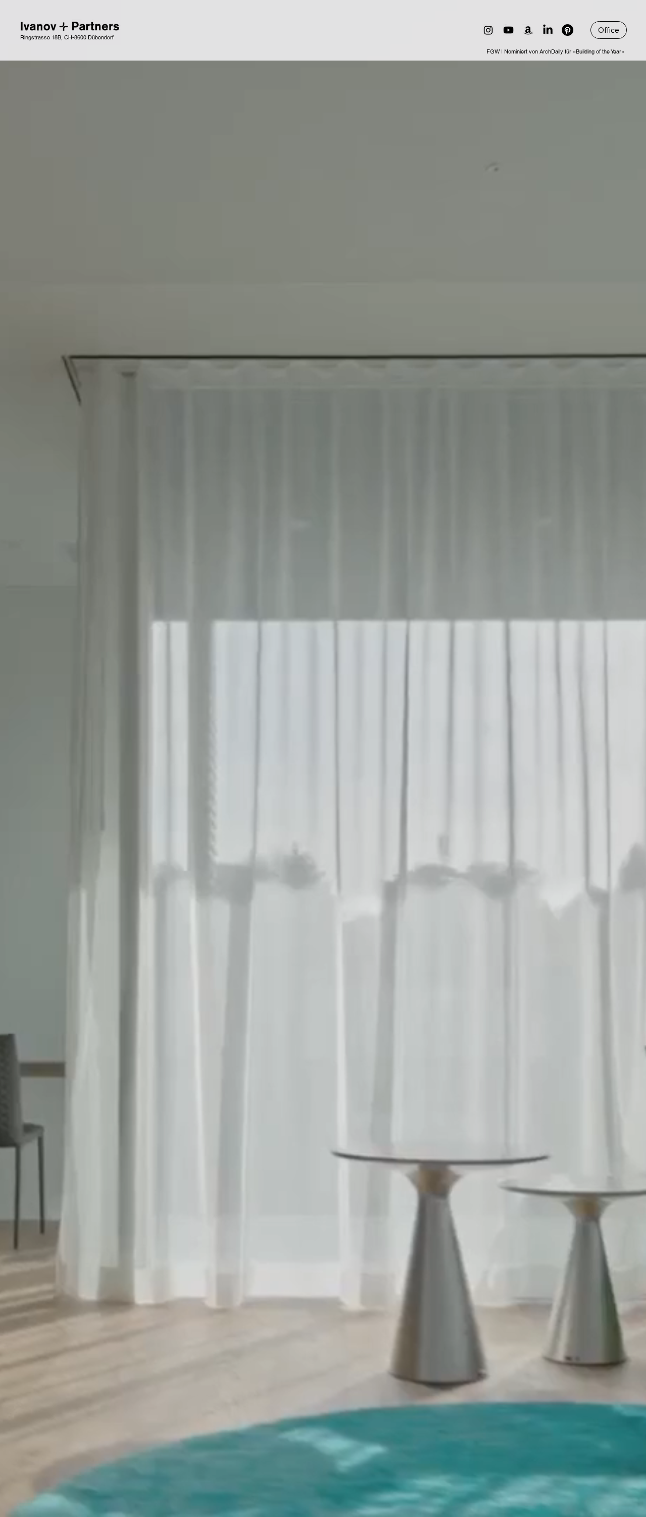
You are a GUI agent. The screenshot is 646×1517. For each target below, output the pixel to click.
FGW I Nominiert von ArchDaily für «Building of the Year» (555, 51)
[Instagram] (488, 30)
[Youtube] (508, 30)
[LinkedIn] (548, 30)
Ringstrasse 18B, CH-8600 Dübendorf (67, 37)
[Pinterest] (567, 30)
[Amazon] (528, 30)
